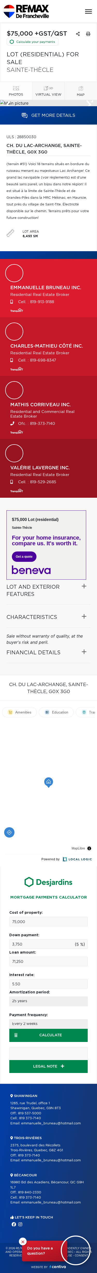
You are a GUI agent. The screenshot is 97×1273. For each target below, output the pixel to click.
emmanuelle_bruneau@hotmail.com (51, 1123)
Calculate (50, 1035)
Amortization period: (29, 992)
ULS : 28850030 (21, 137)
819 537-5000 (29, 1113)
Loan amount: (22, 952)
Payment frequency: (28, 1015)
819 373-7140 (30, 1118)
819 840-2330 (29, 1192)
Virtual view (48, 94)
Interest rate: (21, 975)
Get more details (52, 115)
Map (81, 95)
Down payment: (24, 935)
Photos (16, 94)
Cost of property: (26, 913)
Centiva (57, 1266)
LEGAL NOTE (45, 1066)
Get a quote (24, 556)
